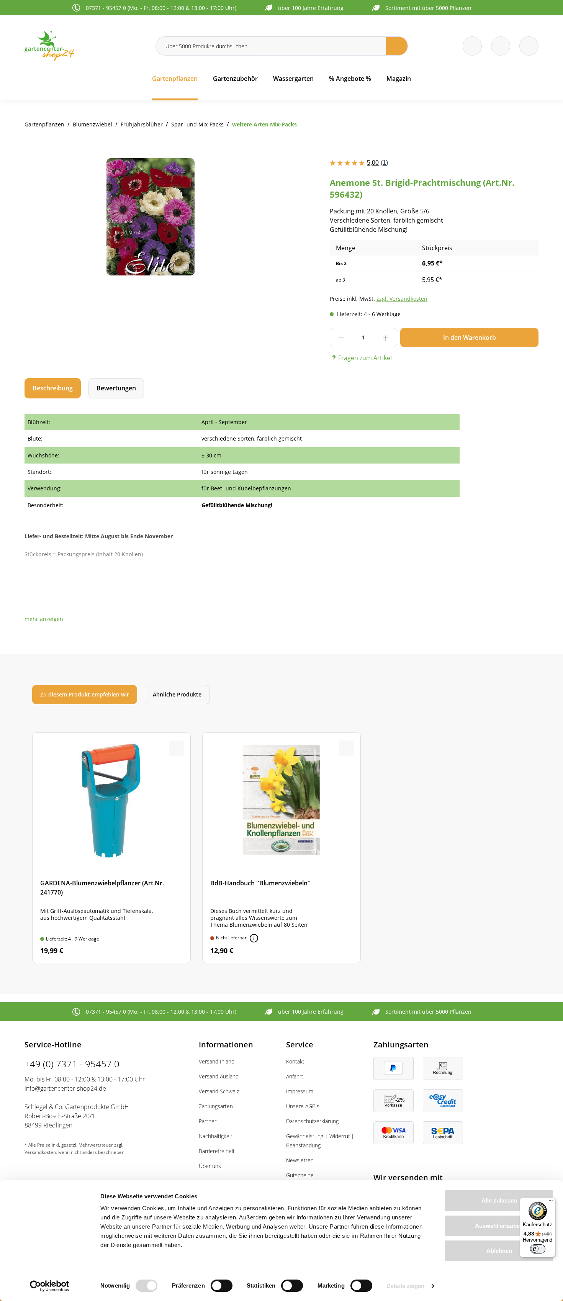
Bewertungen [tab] (116, 388)
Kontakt (295, 1061)
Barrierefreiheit (217, 1151)
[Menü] (550, 1202)
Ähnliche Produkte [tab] (177, 694)
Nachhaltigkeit (215, 1136)
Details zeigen (405, 1286)
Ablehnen (499, 1250)
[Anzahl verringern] (341, 337)
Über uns (210, 1166)
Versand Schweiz (219, 1091)
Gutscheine (300, 1175)
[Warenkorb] (500, 46)
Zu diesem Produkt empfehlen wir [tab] (84, 694)
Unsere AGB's (302, 1106)
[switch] (221, 1286)
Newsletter (299, 1160)
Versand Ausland (219, 1076)
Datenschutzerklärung (312, 1121)
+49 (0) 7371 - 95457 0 (72, 1063)
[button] (44, 619)
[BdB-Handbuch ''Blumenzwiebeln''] (281, 848)
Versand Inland (216, 1061)
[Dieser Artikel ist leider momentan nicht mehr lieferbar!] (254, 938)
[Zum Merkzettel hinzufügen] (261, 173)
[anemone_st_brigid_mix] (150, 216)
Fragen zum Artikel (365, 358)
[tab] (53, 388)
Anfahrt (294, 1076)
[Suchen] (397, 46)
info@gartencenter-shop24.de (65, 1088)
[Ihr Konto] (528, 46)
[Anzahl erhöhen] (386, 337)
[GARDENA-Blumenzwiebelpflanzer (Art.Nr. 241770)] (111, 848)
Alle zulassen (499, 1200)
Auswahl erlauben (499, 1225)
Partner (207, 1121)
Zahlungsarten (216, 1106)
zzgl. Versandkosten (401, 298)
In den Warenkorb (469, 337)
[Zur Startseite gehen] (85, 46)
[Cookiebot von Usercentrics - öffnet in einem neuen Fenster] (49, 1286)
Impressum (299, 1091)
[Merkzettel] (472, 46)
